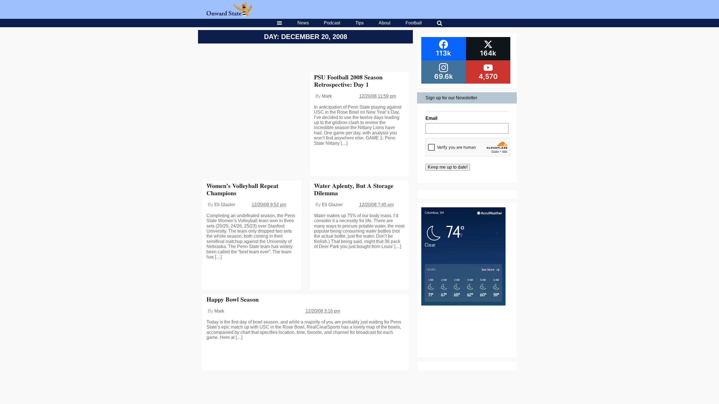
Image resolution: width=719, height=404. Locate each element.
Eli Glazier (224, 204)
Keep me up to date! (448, 167)
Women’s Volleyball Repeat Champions (242, 189)
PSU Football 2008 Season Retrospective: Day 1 (348, 80)
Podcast (332, 22)
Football (414, 22)
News (303, 22)
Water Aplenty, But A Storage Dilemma (353, 189)
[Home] (229, 14)
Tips (359, 22)
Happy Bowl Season (232, 299)
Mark (327, 96)
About (384, 22)
